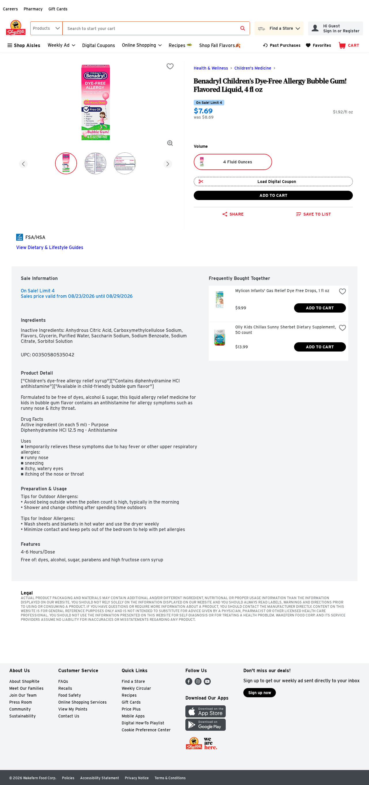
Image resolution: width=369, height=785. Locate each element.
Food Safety (69, 695)
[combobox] (46, 28)
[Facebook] (188, 683)
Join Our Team (23, 695)
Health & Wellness (211, 68)
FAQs (63, 681)
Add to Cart (273, 195)
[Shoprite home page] (17, 28)
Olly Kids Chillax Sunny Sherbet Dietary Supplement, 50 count (286, 330)
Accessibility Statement (99, 778)
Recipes (129, 695)
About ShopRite (24, 681)
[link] (281, 45)
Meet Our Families (26, 688)
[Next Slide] (168, 163)
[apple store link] (205, 716)
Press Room (20, 702)
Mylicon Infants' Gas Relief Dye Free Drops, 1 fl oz (282, 290)
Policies (68, 778)
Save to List (317, 214)
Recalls (65, 688)
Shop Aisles (27, 45)
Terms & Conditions (170, 778)
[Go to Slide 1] (66, 163)
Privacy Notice (137, 778)
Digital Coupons (98, 45)
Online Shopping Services (82, 702)
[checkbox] (170, 66)
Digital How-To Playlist (143, 723)
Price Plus (131, 709)
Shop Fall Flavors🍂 (220, 45)
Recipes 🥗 (180, 45)
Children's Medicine (252, 68)
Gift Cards (57, 9)
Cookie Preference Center (146, 730)
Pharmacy (33, 9)
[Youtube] (207, 683)
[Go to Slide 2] (95, 163)
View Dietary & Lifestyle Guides (49, 247)
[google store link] (205, 729)
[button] (297, 27)
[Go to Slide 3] (124, 163)
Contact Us (68, 716)
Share (236, 214)
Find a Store (133, 681)
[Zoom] (170, 143)
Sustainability (22, 716)
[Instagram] (198, 683)
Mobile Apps (133, 716)
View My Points (72, 709)
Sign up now (259, 692)
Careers (10, 9)
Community (20, 709)
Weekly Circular (136, 688)
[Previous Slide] (23, 163)
